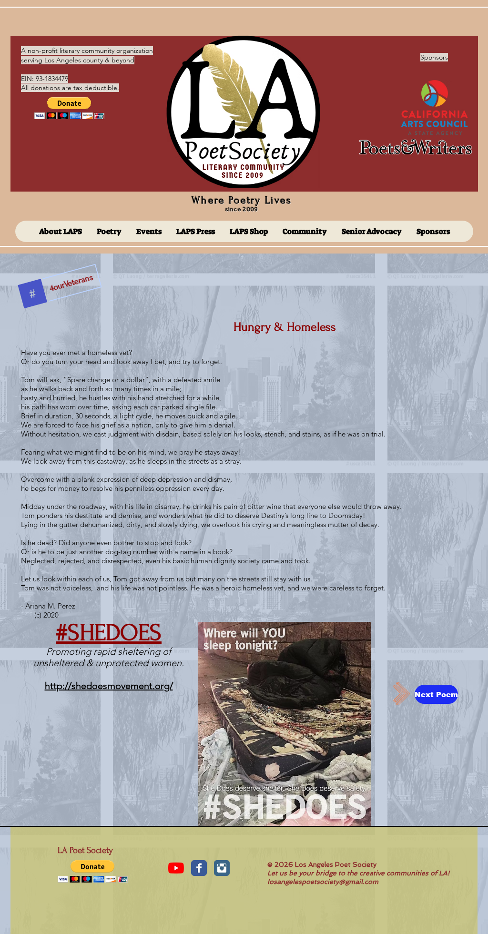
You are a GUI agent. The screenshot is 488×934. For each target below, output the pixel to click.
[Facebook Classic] (199, 868)
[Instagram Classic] (222, 868)
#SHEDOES (109, 632)
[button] (69, 108)
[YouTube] (176, 868)
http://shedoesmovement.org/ (109, 685)
